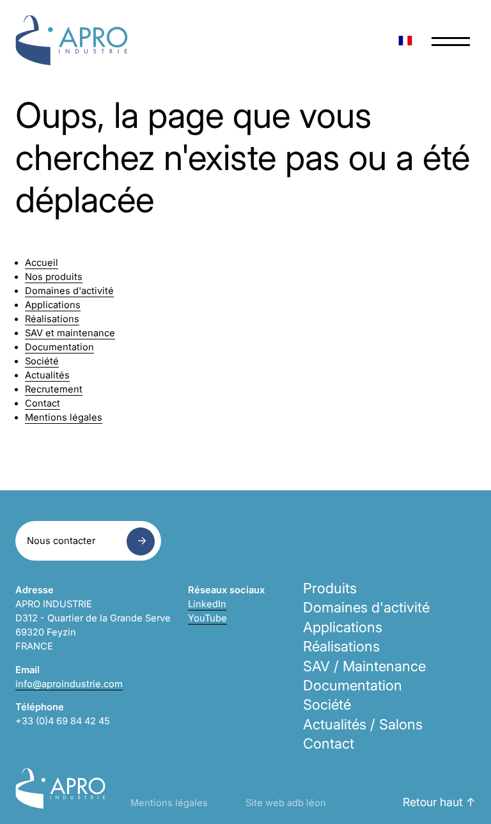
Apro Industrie (71, 40)
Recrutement (53, 389)
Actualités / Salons (363, 724)
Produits (330, 588)
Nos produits (53, 277)
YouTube (207, 618)
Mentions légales (63, 417)
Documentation (59, 347)
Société (42, 361)
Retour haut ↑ (439, 802)
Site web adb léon (286, 803)
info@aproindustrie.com (69, 684)
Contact (42, 403)
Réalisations (52, 319)
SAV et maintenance (70, 333)
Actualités (47, 375)
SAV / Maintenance (364, 666)
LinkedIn (207, 604)
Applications (53, 305)
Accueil (41, 262)
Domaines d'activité (69, 291)
